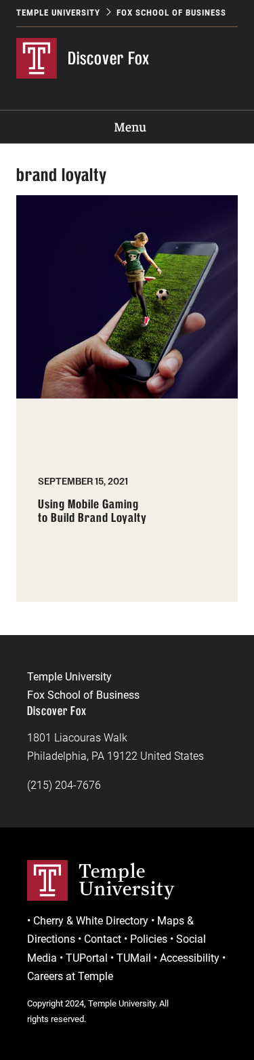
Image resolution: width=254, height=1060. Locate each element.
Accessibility (189, 958)
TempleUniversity (127, 879)
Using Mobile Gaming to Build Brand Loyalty (92, 511)
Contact (102, 939)
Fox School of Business (171, 12)
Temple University (58, 12)
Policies (148, 939)
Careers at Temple (70, 976)
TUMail (134, 958)
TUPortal (87, 958)
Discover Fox (109, 57)
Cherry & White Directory (90, 920)
